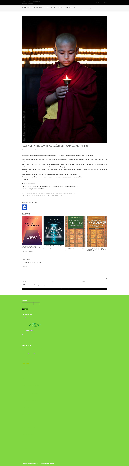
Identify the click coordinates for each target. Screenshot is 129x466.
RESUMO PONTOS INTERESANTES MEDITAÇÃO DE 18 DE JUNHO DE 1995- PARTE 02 (43, 195)
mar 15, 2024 (26, 149)
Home (68, 9)
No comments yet (46, 149)
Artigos (38, 149)
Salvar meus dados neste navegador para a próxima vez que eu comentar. (41, 285)
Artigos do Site (27, 317)
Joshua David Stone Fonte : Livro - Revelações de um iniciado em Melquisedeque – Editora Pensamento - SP (49, 193)
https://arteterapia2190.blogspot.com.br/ (30, 353)
